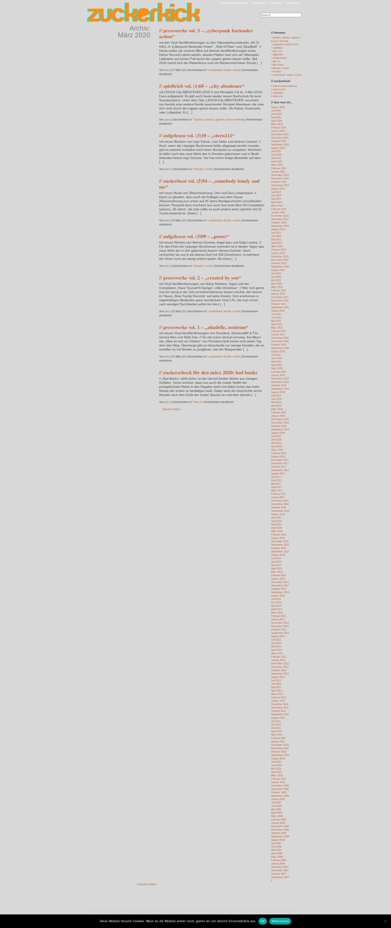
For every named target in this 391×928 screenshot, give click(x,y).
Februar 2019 (278, 412)
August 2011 (278, 717)
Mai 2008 (276, 850)
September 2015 (280, 551)
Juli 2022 (276, 273)
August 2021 (278, 310)
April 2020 (276, 365)
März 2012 (277, 694)
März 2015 (277, 572)
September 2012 (280, 673)
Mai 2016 (276, 524)
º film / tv (198, 402)
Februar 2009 (278, 819)
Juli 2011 (276, 721)
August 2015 (278, 555)
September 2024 (280, 185)
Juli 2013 (276, 639)
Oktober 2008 (278, 833)
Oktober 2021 (278, 304)
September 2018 (280, 429)
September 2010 (280, 755)
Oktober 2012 (278, 670)
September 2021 (280, 307)
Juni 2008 (276, 846)
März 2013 (277, 653)
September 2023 (280, 226)
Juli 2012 (276, 680)
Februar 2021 (278, 331)
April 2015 (276, 568)
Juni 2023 (276, 236)
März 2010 (277, 775)
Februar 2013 (278, 656)
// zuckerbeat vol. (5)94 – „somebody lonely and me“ (209, 183)
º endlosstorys (279, 58)
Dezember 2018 (280, 419)
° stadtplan (277, 47)
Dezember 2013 (280, 622)
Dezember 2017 (280, 460)
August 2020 (278, 351)
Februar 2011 (278, 738)
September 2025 (280, 144)
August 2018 (278, 432)
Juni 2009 (276, 806)
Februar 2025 (278, 168)
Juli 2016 (276, 517)
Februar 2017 (278, 493)
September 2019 (280, 388)
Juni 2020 (276, 358)
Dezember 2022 (280, 256)
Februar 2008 (278, 860)
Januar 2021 (278, 334)
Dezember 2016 (280, 500)
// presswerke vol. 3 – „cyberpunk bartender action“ (206, 33)
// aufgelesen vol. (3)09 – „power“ (194, 236)
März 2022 (277, 287)
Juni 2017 (276, 480)
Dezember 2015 (280, 541)
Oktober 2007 (278, 873)
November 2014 (280, 585)
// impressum (258, 3)
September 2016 (280, 510)
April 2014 (276, 609)
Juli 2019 (276, 395)
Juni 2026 (276, 114)
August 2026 (278, 107)
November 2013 (280, 626)
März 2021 (277, 327)
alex (167, 70)
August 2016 (278, 514)
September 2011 (280, 714)
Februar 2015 (278, 575)
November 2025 (280, 137)
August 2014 (278, 595)
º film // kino (277, 64)
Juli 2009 (276, 802)
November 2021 (280, 300)
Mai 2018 (276, 443)
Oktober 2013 (278, 629)
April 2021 (276, 324)
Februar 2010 (278, 778)
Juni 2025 (276, 154)
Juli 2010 (276, 761)
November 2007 (280, 870)
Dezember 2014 (280, 582)
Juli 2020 (276, 354)
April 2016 (276, 527)
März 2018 (277, 449)
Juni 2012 (276, 683)
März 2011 (277, 734)
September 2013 (280, 633)
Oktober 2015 (278, 548)
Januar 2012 (278, 700)
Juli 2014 (276, 599)
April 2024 (276, 202)
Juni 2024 (276, 195)
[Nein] (385, 921)
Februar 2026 (278, 127)
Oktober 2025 (278, 141)
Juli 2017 (276, 477)
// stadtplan (276, 3)
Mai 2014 (276, 605)
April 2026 (276, 120)
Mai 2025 (276, 158)
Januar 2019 (278, 415)
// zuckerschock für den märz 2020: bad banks (208, 372)
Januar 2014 (278, 619)
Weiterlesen (280, 921)
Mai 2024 (276, 198)
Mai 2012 (276, 687)
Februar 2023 (278, 249)
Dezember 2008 (280, 826)
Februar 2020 (278, 371)
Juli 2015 (276, 558)
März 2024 (277, 205)
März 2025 (277, 164)
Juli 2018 (276, 436)
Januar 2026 (278, 131)
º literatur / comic (203, 169)
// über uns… (294, 3)
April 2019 (276, 405)
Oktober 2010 (278, 751)
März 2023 (277, 246)
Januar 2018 (278, 456)
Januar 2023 (278, 253)
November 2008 (280, 829)
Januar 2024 (278, 212)
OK (263, 921)
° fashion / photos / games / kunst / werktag (219, 119)
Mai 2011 (276, 728)
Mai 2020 (276, 361)
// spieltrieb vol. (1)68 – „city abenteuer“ (201, 86)
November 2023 (280, 219)
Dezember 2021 (280, 297)
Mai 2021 (276, 321)
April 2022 (276, 283)
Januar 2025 (278, 171)
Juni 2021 (276, 317)
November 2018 (280, 422)
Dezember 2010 (280, 744)
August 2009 (278, 799)
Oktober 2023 (278, 222)
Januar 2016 (278, 538)
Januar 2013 (278, 660)
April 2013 (276, 650)
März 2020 (277, 368)
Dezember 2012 (280, 663)
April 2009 (276, 812)
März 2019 (277, 409)
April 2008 (276, 853)
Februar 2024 (278, 209)
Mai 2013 (276, 646)
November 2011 (279, 707)
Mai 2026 (276, 117)
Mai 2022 (276, 280)
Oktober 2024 (278, 181)
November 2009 (280, 789)
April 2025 (276, 161)
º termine (276, 71)
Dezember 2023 (280, 215)
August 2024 (278, 188)
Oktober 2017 (278, 466)
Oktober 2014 (278, 588)
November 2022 (280, 259)
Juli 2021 (276, 314)
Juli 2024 (276, 192)
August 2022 (278, 270)
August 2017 (278, 473)
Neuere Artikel (172, 409)
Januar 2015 (278, 578)
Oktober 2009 (278, 792)
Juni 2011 (276, 724)
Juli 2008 (276, 843)
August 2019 (278, 392)
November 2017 (280, 463)
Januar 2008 (278, 863)
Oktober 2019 (278, 385)
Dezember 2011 (279, 704)
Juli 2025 (276, 151)
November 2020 (280, 341)
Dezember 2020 (280, 337)
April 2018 (276, 446)
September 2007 (280, 877)
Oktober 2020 (278, 344)
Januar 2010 (278, 782)
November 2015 (280, 544)
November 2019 (280, 382)
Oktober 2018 (278, 426)
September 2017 (280, 470)
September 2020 (280, 348)
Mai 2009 (276, 809)
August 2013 (278, 636)
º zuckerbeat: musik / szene (223, 70)
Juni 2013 (276, 643)
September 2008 (280, 836)
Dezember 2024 (280, 175)
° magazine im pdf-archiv (284, 44)
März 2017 (277, 490)
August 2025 (278, 148)
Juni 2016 (276, 521)
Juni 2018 (276, 439)
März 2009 (277, 816)
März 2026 (277, 124)
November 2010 (280, 748)
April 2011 (276, 731)
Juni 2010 (276, 765)
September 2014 (280, 592)
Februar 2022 (278, 290)
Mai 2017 (276, 483)
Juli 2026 (276, 110)
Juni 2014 (276, 602)
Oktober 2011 (278, 711)
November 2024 (280, 178)
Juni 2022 (276, 276)
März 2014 (277, 612)
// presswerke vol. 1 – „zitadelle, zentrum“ (203, 327)
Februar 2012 (278, 697)
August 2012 (278, 677)
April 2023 (276, 242)
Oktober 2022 (278, 263)
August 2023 (278, 229)
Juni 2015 (276, 561)
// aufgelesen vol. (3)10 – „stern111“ (197, 135)
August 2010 (278, 758)
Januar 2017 (278, 497)
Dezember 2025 (280, 134)
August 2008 (278, 839)
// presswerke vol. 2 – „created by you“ (200, 277)
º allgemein (277, 54)
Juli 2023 (276, 232)
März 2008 (277, 856)
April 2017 (276, 487)
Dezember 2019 (280, 378)
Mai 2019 (276, 402)
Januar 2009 (278, 822)
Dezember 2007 (280, 867)
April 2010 (276, 772)
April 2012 (276, 690)
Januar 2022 (278, 293)
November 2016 (280, 504)
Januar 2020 (278, 375)
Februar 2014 (278, 616)
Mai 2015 (276, 565)
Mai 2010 (276, 768)
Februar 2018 (278, 453)
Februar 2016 (278, 534)
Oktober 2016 (278, 507)
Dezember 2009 (280, 785)
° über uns (276, 51)
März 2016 (277, 531)
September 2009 (280, 795)
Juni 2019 (276, 399)
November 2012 (280, 666)
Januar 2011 (278, 741)
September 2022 (280, 266)
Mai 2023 (276, 239)
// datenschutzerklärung (233, 3)
